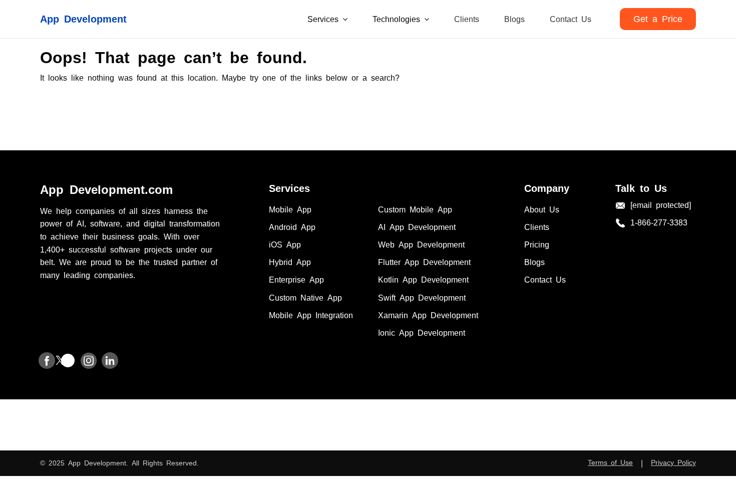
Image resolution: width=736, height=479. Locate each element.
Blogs (514, 19)
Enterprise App (296, 279)
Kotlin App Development (423, 279)
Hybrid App (290, 262)
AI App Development (417, 226)
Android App (292, 226)
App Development (83, 18)
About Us (541, 209)
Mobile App (290, 209)
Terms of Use (610, 461)
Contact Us (570, 19)
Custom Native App (305, 297)
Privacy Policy (673, 461)
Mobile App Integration (311, 315)
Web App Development (421, 244)
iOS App (285, 244)
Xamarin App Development (428, 315)
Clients (466, 19)
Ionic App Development (421, 332)
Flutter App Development (424, 262)
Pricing (536, 244)
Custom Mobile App (415, 209)
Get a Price (657, 18)
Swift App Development (422, 297)
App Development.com (106, 188)
